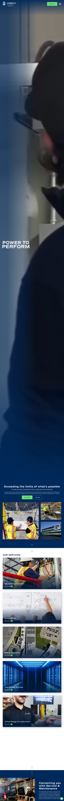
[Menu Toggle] (60, 3)
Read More (7, 586)
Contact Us (52, 4)
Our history (27, 497)
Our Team (37, 497)
